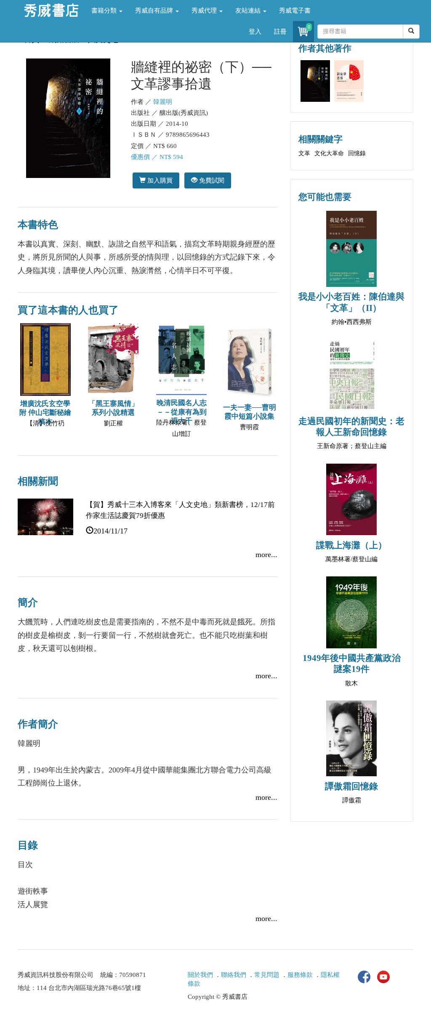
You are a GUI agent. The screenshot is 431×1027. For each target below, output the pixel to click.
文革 (304, 153)
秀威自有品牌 (155, 10)
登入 (255, 31)
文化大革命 (329, 153)
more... (266, 554)
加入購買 (159, 180)
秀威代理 (205, 10)
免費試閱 (210, 180)
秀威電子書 (295, 10)
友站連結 (248, 10)
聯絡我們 (233, 974)
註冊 (280, 31)
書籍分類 (104, 10)
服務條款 (300, 974)
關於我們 (200, 974)
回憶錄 (357, 153)
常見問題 (266, 974)
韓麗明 (162, 101)
